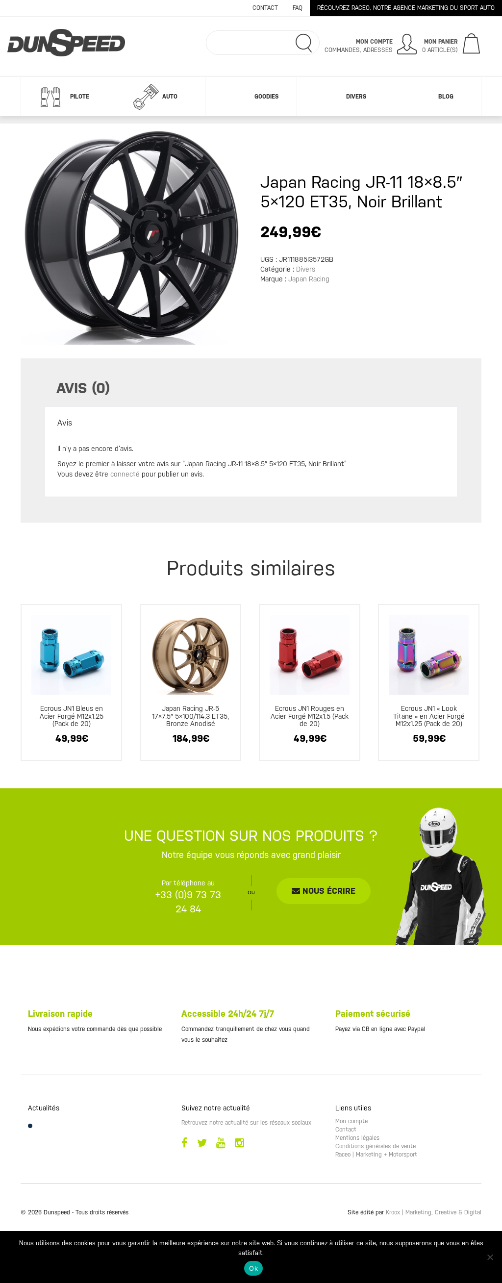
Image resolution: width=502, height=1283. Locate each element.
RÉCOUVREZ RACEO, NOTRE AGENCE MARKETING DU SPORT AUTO (406, 7)
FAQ (297, 7)
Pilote (79, 96)
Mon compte (351, 1121)
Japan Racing (308, 279)
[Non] (490, 1257)
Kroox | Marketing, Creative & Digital (433, 1212)
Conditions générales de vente (375, 1146)
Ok (253, 1268)
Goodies (266, 96)
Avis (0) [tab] (83, 388)
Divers (356, 96)
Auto (169, 96)
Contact (265, 7)
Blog (445, 96)
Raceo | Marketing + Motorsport (376, 1154)
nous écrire (327, 891)
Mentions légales (357, 1137)
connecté (125, 474)
